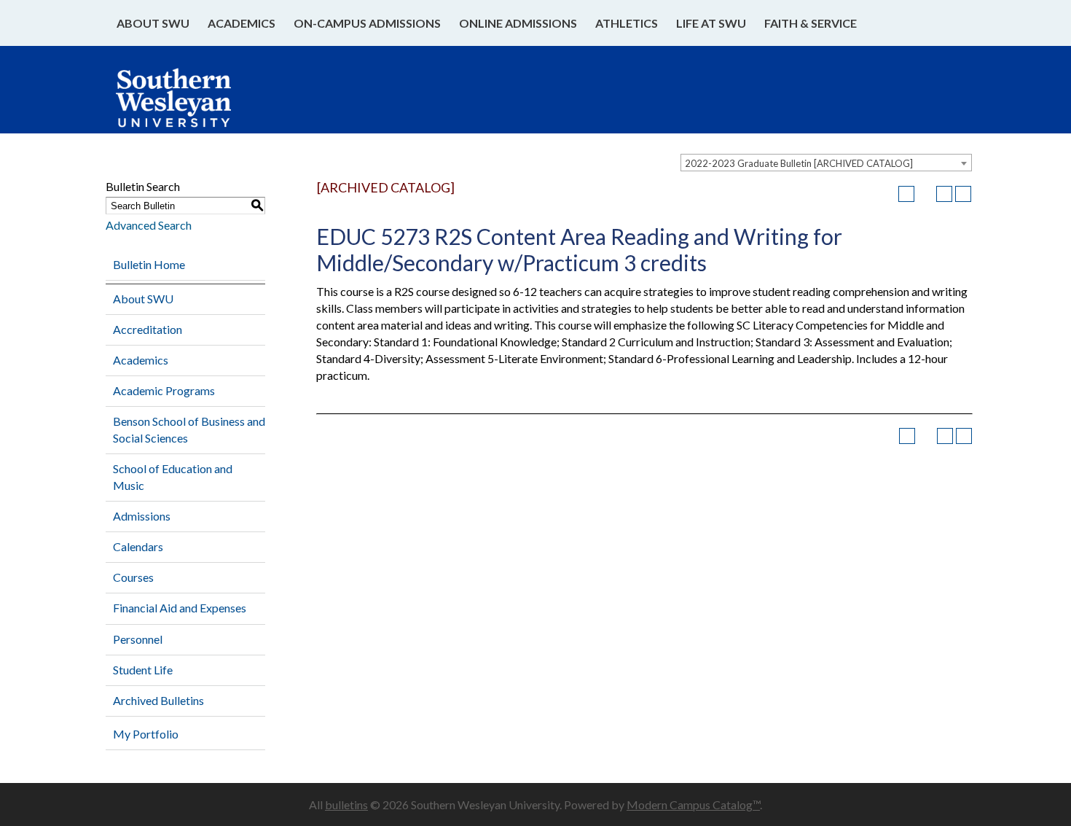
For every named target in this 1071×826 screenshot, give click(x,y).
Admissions (141, 516)
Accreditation (147, 329)
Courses (133, 577)
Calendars (138, 546)
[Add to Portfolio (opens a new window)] (906, 194)
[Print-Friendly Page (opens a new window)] (944, 194)
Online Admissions (518, 23)
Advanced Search (149, 225)
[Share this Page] (925, 194)
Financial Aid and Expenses (179, 608)
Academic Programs (164, 390)
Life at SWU (711, 23)
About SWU (153, 23)
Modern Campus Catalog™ (693, 804)
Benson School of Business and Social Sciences (189, 429)
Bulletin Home (149, 264)
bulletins (346, 804)
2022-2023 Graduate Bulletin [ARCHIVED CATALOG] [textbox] (799, 163)
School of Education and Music (172, 476)
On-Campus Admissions (367, 23)
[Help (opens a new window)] (963, 194)
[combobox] (826, 162)
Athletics (626, 23)
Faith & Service (810, 23)
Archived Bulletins (158, 700)
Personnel (137, 639)
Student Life (143, 670)
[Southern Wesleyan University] (188, 105)
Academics (241, 23)
